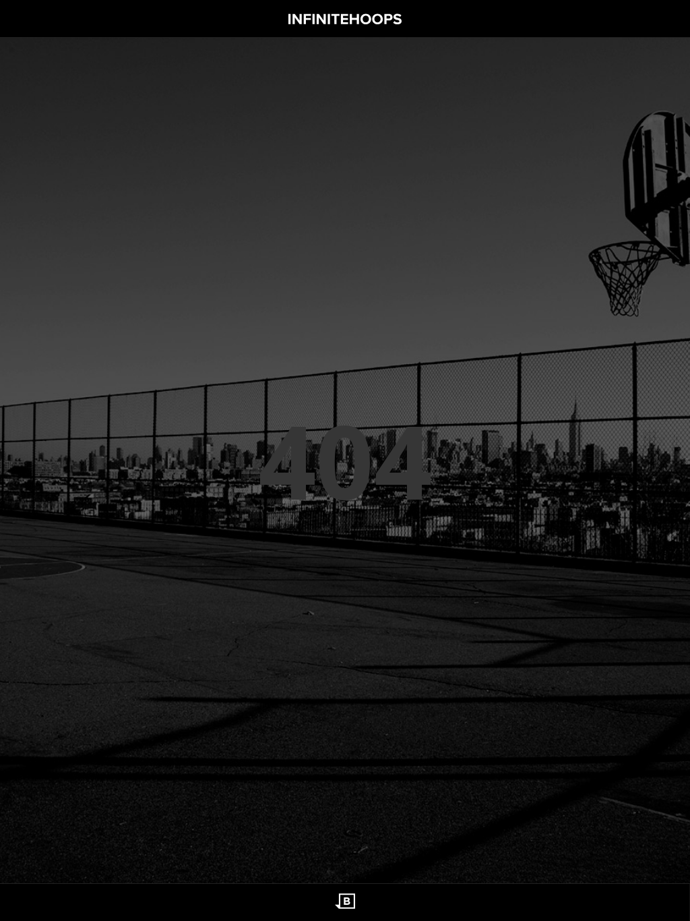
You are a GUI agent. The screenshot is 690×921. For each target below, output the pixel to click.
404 (345, 460)
